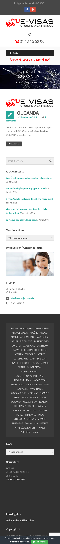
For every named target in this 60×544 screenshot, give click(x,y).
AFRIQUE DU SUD (20, 332)
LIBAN (29, 384)
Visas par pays (26, 328)
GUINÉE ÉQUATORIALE (26, 376)
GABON (35, 363)
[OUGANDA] (30, 102)
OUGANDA (28, 113)
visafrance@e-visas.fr (22, 298)
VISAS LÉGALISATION (24, 427)
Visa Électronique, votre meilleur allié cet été (29, 178)
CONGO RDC (30, 354)
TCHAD (19, 414)
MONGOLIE (22, 389)
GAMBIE (45, 363)
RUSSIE (31, 406)
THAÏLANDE (30, 414)
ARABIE (14, 337)
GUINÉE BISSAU (34, 367)
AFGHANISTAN (42, 328)
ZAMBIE (42, 419)
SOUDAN (17, 410)
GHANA (21, 367)
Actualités (25, 432)
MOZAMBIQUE (18, 393)
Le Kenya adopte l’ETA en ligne (21, 220)
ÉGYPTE (14, 363)
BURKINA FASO (41, 341)
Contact (35, 432)
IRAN (28, 380)
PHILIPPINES (20, 406)
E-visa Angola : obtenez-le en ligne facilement (29, 199)
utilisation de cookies (19, 542)
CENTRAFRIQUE (31, 350)
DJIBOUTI (41, 358)
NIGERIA (34, 397)
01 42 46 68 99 (31, 41)
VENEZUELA (19, 419)
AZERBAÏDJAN (27, 337)
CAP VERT (17, 350)
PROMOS (41, 427)
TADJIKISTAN (29, 410)
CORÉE (41, 354)
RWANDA (41, 406)
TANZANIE (42, 410)
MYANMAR (33, 393)
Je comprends (39, 542)
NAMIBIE (44, 393)
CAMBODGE (29, 345)
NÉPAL (17, 397)
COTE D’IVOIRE (21, 358)
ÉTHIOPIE (25, 363)
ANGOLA (44, 332)
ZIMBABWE (17, 423)
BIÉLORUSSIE (26, 341)
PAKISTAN (44, 401)
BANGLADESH (42, 337)
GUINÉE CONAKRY (30, 371)
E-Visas (14, 328)
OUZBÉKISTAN (30, 401)
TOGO (41, 414)
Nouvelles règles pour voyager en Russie (26, 188)
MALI (46, 384)
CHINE (44, 350)
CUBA (32, 358)
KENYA (14, 384)
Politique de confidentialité (20, 520)
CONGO (19, 354)
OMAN (43, 397)
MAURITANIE (36, 389)
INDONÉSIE (19, 380)
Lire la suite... (13, 144)
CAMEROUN (42, 345)
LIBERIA (38, 384)
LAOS (22, 384)
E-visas (28, 423)
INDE (41, 376)
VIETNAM (31, 419)
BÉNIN (14, 341)
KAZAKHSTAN (39, 380)
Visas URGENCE (41, 423)
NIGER (25, 397)
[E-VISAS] (30, 23)
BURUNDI (16, 345)
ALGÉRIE (34, 332)
